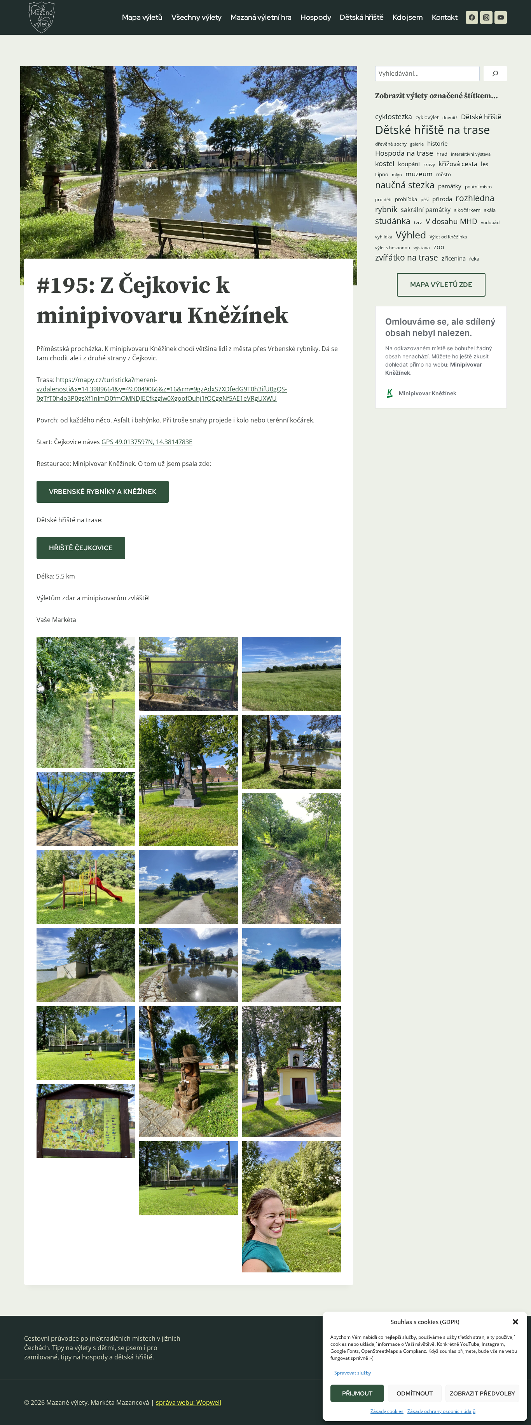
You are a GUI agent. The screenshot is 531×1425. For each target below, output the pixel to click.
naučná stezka (405, 185)
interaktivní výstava (471, 154)
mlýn (397, 174)
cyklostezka (393, 116)
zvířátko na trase (406, 257)
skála (490, 210)
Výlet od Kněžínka (448, 236)
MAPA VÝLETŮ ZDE (441, 284)
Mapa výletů (142, 17)
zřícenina (454, 258)
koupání (409, 164)
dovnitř (450, 117)
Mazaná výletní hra (261, 17)
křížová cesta (457, 163)
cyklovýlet (427, 117)
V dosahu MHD (451, 221)
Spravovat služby (352, 1372)
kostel (385, 163)
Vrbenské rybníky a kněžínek (102, 491)
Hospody (315, 17)
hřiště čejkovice (81, 548)
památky (449, 186)
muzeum (419, 173)
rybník (386, 209)
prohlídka (406, 199)
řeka (474, 258)
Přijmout (357, 1393)
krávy (429, 164)
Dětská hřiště (362, 17)
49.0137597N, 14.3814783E (153, 442)
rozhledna (475, 198)
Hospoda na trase (404, 153)
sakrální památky (426, 209)
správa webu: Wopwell (188, 1402)
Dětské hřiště (481, 116)
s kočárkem (467, 210)
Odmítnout (415, 1393)
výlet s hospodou (392, 247)
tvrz (418, 222)
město (443, 174)
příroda (442, 199)
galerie (417, 144)
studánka (392, 220)
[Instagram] (486, 17)
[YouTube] (500, 17)
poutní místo (478, 186)
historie (437, 143)
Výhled (411, 234)
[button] (515, 1322)
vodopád (490, 222)
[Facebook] (472, 17)
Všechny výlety (196, 17)
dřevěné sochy (391, 144)
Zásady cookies (386, 1411)
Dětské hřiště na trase (432, 129)
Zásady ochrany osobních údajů (441, 1411)
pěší (425, 199)
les (484, 164)
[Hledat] (495, 73)
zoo (438, 247)
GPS (108, 442)
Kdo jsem (408, 17)
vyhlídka (383, 237)
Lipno (381, 174)
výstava (422, 247)
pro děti (383, 199)
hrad (442, 153)
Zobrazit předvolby (482, 1393)
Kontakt (445, 17)
